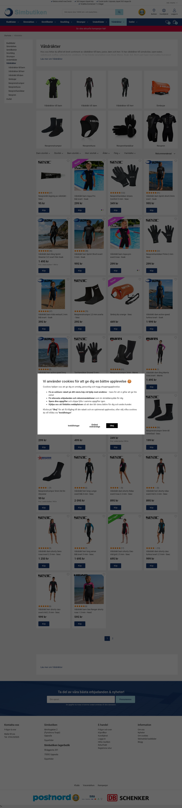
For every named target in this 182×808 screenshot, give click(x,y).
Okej (112, 425)
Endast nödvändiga (94, 426)
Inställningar (73, 425)
